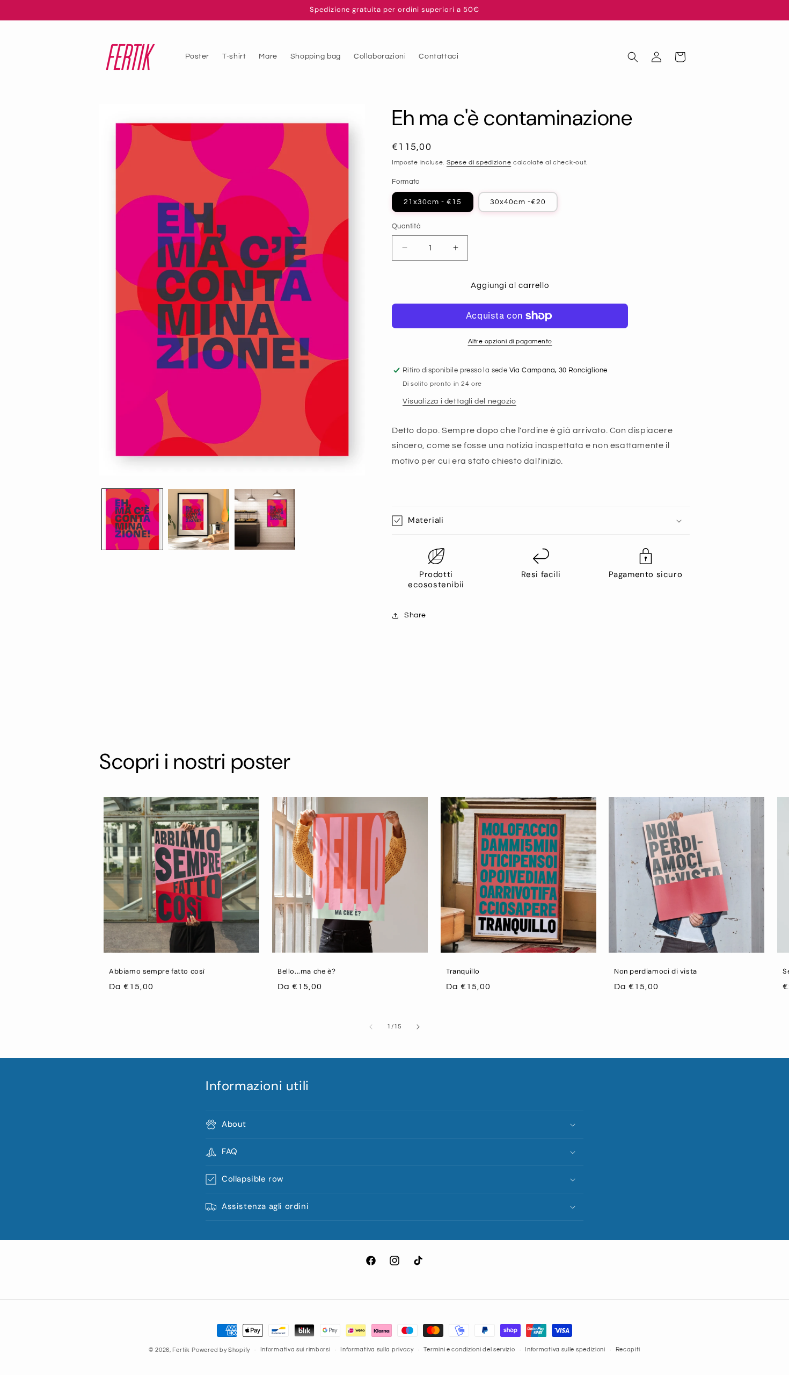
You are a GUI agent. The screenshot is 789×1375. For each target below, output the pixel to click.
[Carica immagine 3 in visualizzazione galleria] (265, 519)
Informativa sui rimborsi (295, 1349)
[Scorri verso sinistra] (371, 1027)
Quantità (406, 226)
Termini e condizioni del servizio (469, 1349)
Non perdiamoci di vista (655, 971)
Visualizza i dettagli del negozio (459, 401)
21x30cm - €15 (433, 202)
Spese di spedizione (479, 162)
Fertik (180, 1350)
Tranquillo (463, 971)
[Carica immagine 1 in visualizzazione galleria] (132, 519)
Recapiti (628, 1349)
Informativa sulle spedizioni (565, 1349)
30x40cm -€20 (518, 202)
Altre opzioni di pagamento (510, 341)
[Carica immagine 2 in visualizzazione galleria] (198, 519)
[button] (633, 57)
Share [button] (415, 615)
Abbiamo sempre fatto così (157, 971)
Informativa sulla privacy (377, 1349)
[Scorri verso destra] (418, 1027)
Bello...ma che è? (306, 971)
